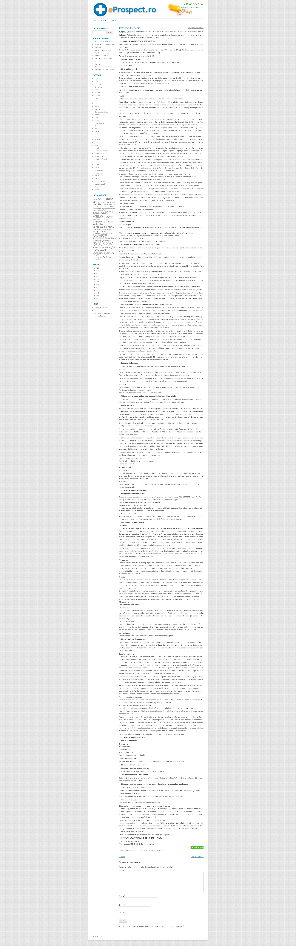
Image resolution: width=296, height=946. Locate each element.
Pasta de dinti (99, 123)
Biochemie (100, 207)
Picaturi (97, 126)
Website (122, 913)
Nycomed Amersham (99, 235)
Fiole (96, 98)
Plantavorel (101, 240)
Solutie (97, 148)
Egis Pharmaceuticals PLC (99, 211)
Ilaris (122, 857)
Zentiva (97, 259)
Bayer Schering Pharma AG (153, 850)
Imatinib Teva (197, 857)
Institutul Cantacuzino (99, 225)
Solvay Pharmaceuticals (100, 255)
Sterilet (97, 167)
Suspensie (98, 173)
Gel (96, 104)
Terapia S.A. (100, 257)
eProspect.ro (193, 4)
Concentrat (130, 850)
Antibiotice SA (111, 202)
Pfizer (111, 237)
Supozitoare (99, 170)
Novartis (96, 231)
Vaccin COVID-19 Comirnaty (104, 45)
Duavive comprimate (102, 53)
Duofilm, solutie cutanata (103, 67)
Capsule (97, 79)
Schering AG (109, 247)
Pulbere (97, 140)
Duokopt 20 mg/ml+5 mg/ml (104, 69)
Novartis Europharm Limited (100, 232)
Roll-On (97, 142)
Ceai (96, 81)
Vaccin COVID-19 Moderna (104, 42)
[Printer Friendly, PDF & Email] (197, 847)
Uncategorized (100, 184)
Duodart (97, 64)
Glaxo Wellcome (100, 220)
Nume (122, 896)
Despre (114, 20)
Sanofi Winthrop (108, 246)
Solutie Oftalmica (100, 153)
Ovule (97, 120)
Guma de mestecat (101, 112)
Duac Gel (98, 47)
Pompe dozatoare (98, 936)
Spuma (97, 165)
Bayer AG (95, 204)
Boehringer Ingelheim (101, 208)
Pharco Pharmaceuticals (99, 239)
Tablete (97, 176)
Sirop (96, 145)
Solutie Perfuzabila (101, 159)
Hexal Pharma (108, 222)
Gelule (97, 106)
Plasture (97, 129)
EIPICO (108, 212)
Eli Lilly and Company (102, 213)
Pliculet (97, 131)
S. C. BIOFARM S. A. (102, 244)
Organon (106, 237)
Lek (94, 228)
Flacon (97, 101)
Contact (104, 20)
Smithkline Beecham (103, 252)
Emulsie (97, 95)
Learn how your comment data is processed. (167, 926)
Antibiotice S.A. (102, 202)
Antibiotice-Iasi (103, 200)
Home (94, 20)
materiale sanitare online (103, 313)
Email (122, 905)
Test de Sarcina (100, 181)
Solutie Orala (99, 156)
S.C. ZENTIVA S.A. (102, 245)
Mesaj (121, 870)
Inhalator (98, 115)
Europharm (97, 215)
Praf (96, 134)
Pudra (97, 137)
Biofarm (109, 206)
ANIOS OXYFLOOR (101, 308)
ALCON (94, 199)
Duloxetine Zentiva (101, 56)
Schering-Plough (98, 248)
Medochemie (100, 229)
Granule (97, 109)
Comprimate (99, 84)
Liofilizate (98, 117)
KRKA (111, 226)
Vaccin (97, 190)
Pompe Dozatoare (101, 316)
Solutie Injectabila (101, 151)
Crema (97, 90)
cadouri (97, 310)
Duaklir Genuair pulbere (103, 50)
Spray (97, 162)
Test (96, 178)
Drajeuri (97, 92)
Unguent (98, 187)
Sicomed (99, 250)
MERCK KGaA (108, 229)
